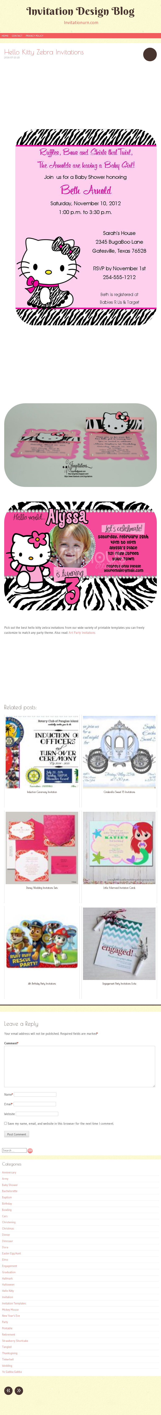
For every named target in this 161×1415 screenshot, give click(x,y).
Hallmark (7, 1278)
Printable (7, 1328)
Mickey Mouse (10, 1309)
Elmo (5, 1259)
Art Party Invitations (82, 633)
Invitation (7, 1297)
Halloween (8, 1284)
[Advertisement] (80, 94)
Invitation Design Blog (80, 11)
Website (9, 1114)
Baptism (7, 1197)
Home (5, 35)
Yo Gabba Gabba (12, 1371)
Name (8, 1094)
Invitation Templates (14, 1303)
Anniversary (9, 1172)
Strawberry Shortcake (15, 1340)
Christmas (8, 1228)
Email (8, 1104)
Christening (9, 1222)
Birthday (7, 1203)
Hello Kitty (8, 1290)
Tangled (7, 1346)
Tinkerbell (8, 1359)
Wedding (7, 1365)
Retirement (8, 1334)
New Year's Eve (11, 1315)
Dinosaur (7, 1241)
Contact (17, 35)
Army (5, 1178)
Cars (5, 1216)
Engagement (9, 1266)
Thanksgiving (9, 1353)
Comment (11, 1043)
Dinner (6, 1234)
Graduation (9, 1272)
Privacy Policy (34, 35)
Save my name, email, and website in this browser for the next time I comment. (61, 1124)
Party (5, 1322)
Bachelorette (9, 1191)
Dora (5, 1247)
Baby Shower (10, 1185)
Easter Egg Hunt (11, 1253)
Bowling (7, 1209)
